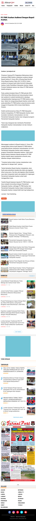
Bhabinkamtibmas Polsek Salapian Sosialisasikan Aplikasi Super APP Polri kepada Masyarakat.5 (13, 379)
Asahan (5, 14)
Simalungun (21, 503)
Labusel (20, 494)
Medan (20, 496)
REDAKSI (13, 516)
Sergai (2, 503)
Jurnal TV (27, 5)
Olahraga (20, 498)
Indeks (16, 5)
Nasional (3, 498)
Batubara (20, 490)
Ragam (20, 500)
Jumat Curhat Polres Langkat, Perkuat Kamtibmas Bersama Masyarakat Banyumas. (12, 292)
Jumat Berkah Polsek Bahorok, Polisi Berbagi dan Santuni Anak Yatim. (12, 282)
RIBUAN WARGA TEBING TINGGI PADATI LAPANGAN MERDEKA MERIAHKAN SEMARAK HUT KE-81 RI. (14, 399)
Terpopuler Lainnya (18, 417)
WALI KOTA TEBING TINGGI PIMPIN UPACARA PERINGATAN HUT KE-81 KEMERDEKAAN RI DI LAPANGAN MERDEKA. (13, 369)
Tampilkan (31, 275)
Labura (3, 494)
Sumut (2, 505)
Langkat (3, 496)
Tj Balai (20, 505)
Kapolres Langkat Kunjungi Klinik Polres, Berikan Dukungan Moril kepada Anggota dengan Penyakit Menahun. (13, 312)
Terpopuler (9, 5)
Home (3, 5)
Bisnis (21, 5)
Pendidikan (4, 500)
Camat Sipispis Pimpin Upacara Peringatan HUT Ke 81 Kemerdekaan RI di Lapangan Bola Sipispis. (14, 389)
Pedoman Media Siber (20, 516)
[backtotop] (18, 485)
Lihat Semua (18, 331)
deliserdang (4, 507)
